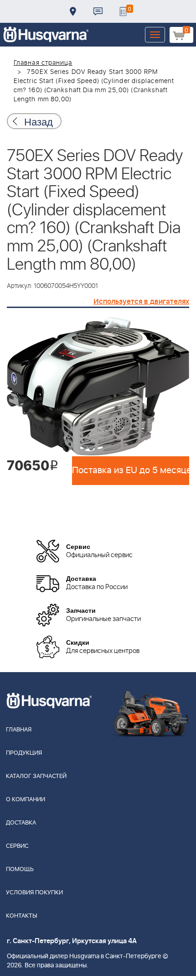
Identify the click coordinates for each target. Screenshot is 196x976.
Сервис (17, 846)
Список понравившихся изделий (123, 11)
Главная (18, 729)
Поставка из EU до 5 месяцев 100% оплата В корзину (130, 470)
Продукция (24, 753)
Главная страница (43, 63)
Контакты (98, 11)
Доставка (72, 11)
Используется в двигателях (141, 301)
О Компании (25, 799)
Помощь (20, 869)
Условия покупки (34, 892)
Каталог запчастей (36, 776)
